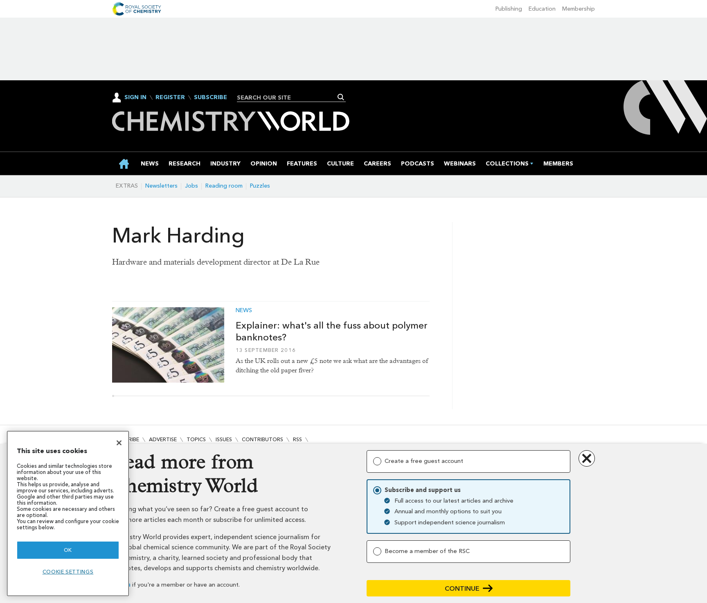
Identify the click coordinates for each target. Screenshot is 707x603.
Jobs (191, 185)
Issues (224, 439)
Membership (578, 8)
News (244, 310)
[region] (68, 513)
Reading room (224, 185)
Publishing (508, 8)
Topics (196, 439)
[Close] (119, 443)
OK (68, 550)
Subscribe (210, 97)
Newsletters (161, 185)
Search (341, 97)
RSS (297, 439)
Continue (462, 588)
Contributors (262, 439)
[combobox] (288, 97)
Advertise (163, 439)
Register (170, 97)
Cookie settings (68, 572)
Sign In (135, 97)
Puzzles (260, 185)
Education (542, 8)
